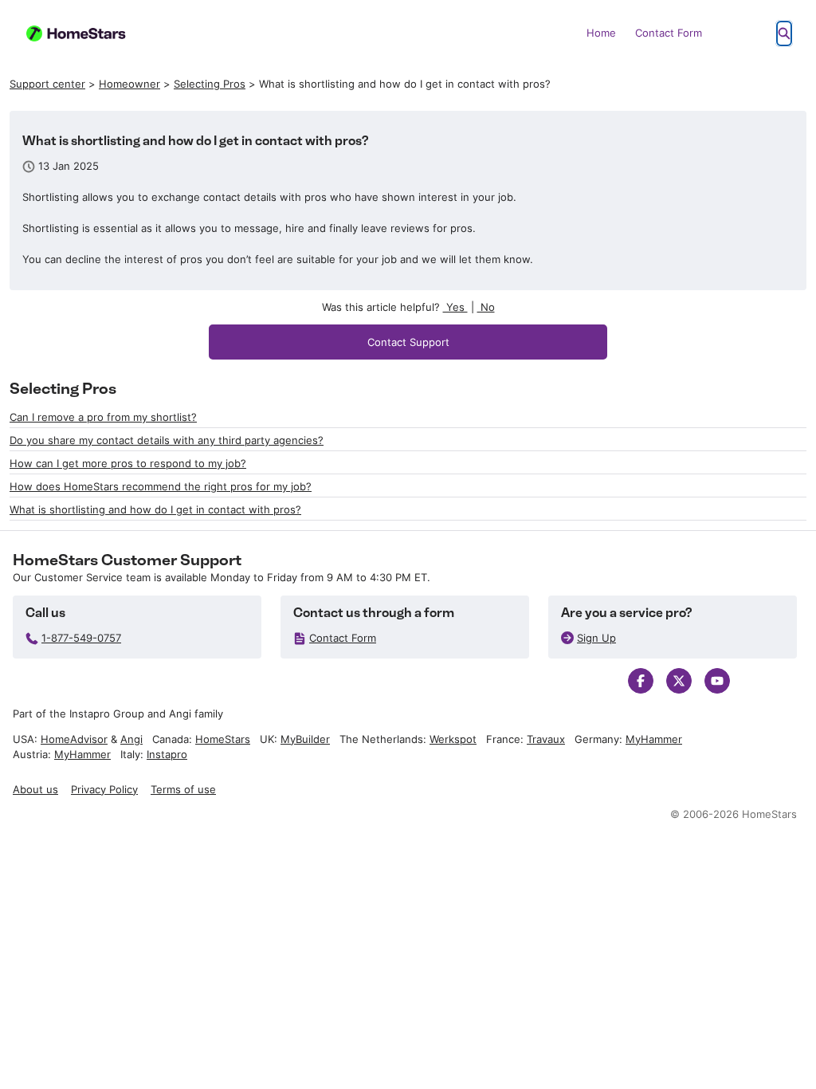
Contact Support (408, 342)
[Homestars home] (85, 33)
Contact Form (668, 32)
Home (601, 32)
